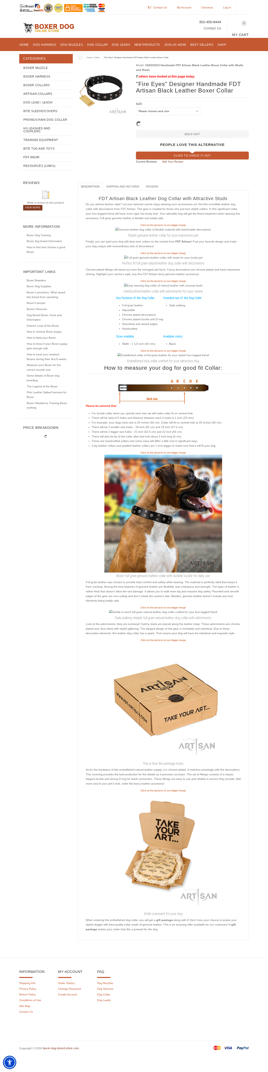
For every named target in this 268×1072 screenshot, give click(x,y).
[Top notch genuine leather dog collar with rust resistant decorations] (163, 355)
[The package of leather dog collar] (163, 700)
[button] (245, 8)
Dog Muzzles (105, 983)
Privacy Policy (27, 988)
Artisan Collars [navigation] (93, 57)
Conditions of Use (30, 1000)
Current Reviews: (146, 161)
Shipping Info (27, 983)
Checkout (207, 7)
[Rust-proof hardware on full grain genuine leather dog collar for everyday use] (163, 229)
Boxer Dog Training (39, 235)
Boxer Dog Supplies (39, 286)
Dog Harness (105, 988)
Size (139, 103)
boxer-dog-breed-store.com (61, 1048)
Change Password (69, 988)
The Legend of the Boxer (42, 386)
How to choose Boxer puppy (44, 331)
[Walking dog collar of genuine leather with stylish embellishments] (163, 285)
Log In (227, 7)
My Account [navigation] (184, 7)
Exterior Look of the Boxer (43, 325)
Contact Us (212, 28)
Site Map (24, 1006)
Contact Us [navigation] (160, 7)
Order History (66, 983)
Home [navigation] (80, 57)
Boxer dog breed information (44, 241)
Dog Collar (103, 994)
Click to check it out (192, 155)
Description (90, 186)
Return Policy (27, 994)
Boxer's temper (36, 303)
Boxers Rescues (37, 309)
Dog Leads (104, 1000)
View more (32, 207)
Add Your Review (172, 161)
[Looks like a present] (163, 851)
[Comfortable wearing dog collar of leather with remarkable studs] (163, 257)
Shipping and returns (122, 186)
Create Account (67, 994)
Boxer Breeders (36, 280)
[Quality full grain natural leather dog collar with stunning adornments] (163, 612)
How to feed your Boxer (41, 337)
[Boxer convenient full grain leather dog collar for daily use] (163, 513)
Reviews (152, 186)
